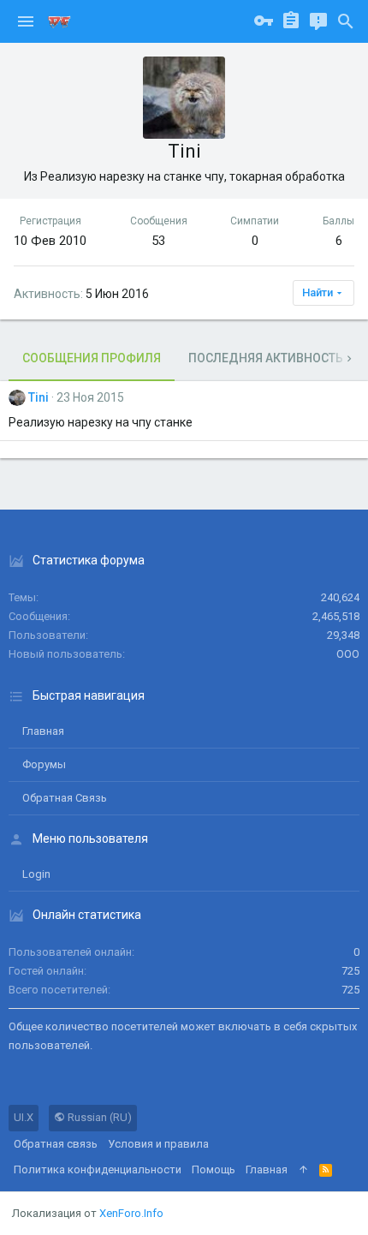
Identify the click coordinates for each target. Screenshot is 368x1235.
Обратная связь (64, 797)
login (36, 874)
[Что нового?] (318, 21)
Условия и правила (158, 1143)
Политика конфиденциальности (97, 1169)
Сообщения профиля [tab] (91, 358)
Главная (43, 731)
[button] (26, 21)
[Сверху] (303, 1170)
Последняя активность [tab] (265, 358)
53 (158, 240)
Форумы (44, 764)
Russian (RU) (98, 1117)
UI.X (23, 1117)
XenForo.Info (131, 1213)
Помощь (213, 1169)
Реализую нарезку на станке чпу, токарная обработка (192, 176)
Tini (38, 397)
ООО (347, 653)
